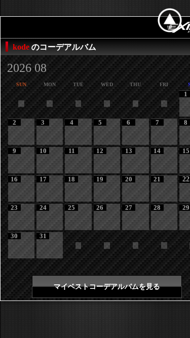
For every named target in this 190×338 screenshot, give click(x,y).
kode (22, 47)
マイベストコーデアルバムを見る (107, 286)
